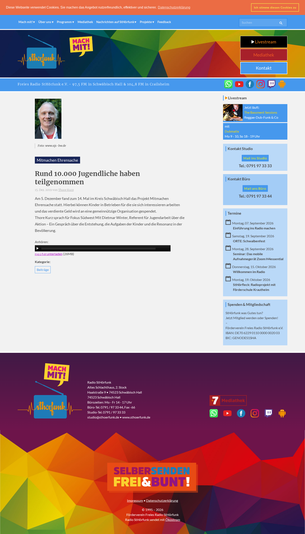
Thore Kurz (66, 190)
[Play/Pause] (37, 248)
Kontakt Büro (239, 179)
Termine (234, 213)
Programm (64, 22)
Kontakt (264, 67)
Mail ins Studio (255, 158)
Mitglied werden (245, 318)
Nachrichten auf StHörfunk (115, 22)
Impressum (135, 500)
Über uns (44, 22)
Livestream (265, 41)
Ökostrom (172, 520)
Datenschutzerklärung (162, 500)
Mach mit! (25, 22)
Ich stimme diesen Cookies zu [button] (275, 7)
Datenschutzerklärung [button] (174, 7)
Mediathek (85, 22)
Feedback (164, 22)
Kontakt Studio (240, 148)
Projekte (146, 22)
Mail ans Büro (255, 188)
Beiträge (43, 270)
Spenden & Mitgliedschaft (249, 304)
